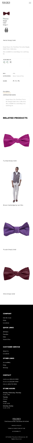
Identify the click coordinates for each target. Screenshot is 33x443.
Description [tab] (6, 91)
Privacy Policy (16, 425)
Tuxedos (5, 334)
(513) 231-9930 (14, 379)
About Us (6, 351)
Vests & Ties (20, 76)
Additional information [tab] (9, 95)
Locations (6, 323)
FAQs (4, 320)
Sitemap (5, 367)
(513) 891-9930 (13, 381)
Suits (4, 337)
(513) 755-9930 (12, 384)
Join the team (7, 318)
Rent (14, 76)
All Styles (5, 332)
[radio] (4, 62)
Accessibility (6, 362)
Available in (7, 59)
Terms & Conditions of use (16, 428)
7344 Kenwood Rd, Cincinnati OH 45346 (16, 421)
